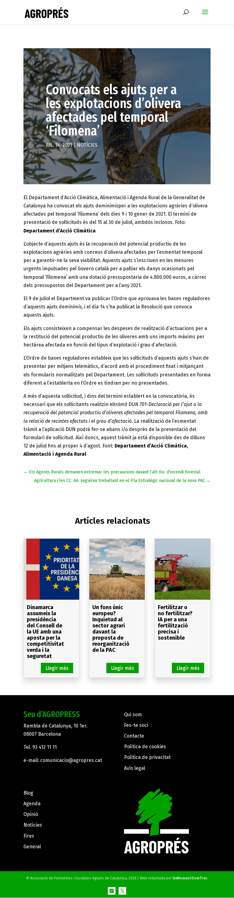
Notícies (87, 145)
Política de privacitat (147, 757)
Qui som (133, 714)
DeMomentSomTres (189, 878)
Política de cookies (145, 746)
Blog (28, 793)
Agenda (32, 803)
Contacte (134, 736)
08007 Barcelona (42, 734)
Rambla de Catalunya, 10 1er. (55, 726)
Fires (28, 836)
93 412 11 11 (44, 747)
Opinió (30, 814)
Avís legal (134, 768)
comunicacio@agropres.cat (71, 760)
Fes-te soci (136, 725)
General (32, 847)
